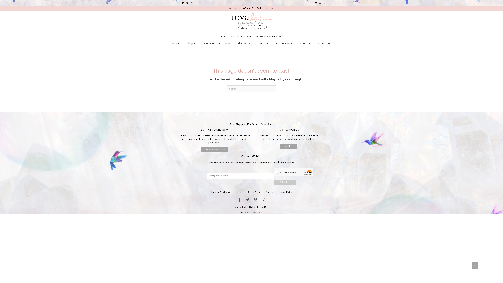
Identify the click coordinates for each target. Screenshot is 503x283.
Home (175, 43)
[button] (324, 2)
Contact (269, 192)
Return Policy (253, 192)
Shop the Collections (215, 43)
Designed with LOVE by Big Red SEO (252, 207)
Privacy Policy (285, 192)
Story (263, 43)
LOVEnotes (324, 43)
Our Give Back (284, 43)
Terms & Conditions (220, 192)
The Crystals (245, 43)
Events (304, 43)
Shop (190, 43)
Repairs (238, 192)
